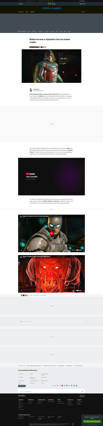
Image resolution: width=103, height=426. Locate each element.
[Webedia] (22, 395)
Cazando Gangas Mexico (44, 374)
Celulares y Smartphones (32, 378)
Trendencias (69, 401)
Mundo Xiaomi (21, 409)
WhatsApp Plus (61, 365)
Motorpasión (60, 401)
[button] (36, 89)
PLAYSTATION (20, 11)
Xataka (19, 401)
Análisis (31, 373)
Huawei (47, 31)
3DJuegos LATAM (31, 416)
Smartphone (34, 31)
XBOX (27, 11)
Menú (21, 3)
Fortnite (69, 31)
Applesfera (20, 404)
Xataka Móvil (20, 403)
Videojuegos (51, 8)
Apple (65, 31)
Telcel (42, 383)
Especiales (20, 377)
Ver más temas (22, 386)
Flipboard (43, 47)
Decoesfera (69, 403)
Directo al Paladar (51, 401)
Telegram (67, 385)
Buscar (82, 391)
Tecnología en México (34, 380)
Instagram (65, 385)
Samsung (52, 31)
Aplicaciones (43, 377)
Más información (60, 424)
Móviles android (44, 380)
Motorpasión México (60, 417)
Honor (57, 31)
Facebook (84, 12)
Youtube (62, 385)
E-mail (45, 47)
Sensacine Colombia (40, 419)
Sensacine (40, 401)
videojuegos (43, 295)
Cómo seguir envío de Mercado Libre (50, 365)
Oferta (29, 31)
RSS (69, 385)
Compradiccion (70, 404)
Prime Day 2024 (21, 380)
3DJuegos (30, 401)
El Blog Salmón (80, 401)
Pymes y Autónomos (79, 404)
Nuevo (81, 3)
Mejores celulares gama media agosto (34, 365)
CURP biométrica (69, 365)
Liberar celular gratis (78, 365)
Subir (81, 396)
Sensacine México (41, 416)
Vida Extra (30, 403)
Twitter (82, 12)
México (19, 383)
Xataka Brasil (20, 418)
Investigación (21, 373)
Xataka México (51, 3)
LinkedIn (74, 385)
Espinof (39, 403)
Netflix (61, 31)
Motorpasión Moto (61, 403)
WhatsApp (40, 31)
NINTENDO (32, 11)
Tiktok (76, 385)
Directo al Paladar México (51, 417)
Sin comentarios (34, 47)
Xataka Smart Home (21, 407)
